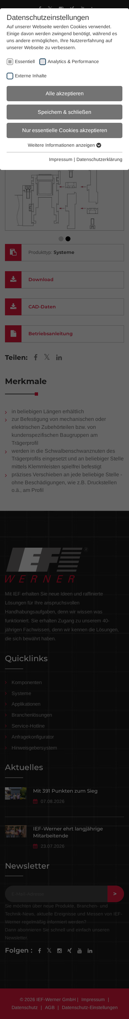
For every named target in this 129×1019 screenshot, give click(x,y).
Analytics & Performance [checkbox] (73, 61)
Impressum (60, 159)
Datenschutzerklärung (99, 159)
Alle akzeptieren (65, 93)
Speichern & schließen (64, 112)
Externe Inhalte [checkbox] (31, 75)
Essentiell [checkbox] (25, 61)
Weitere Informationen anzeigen (62, 145)
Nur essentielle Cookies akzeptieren (64, 130)
